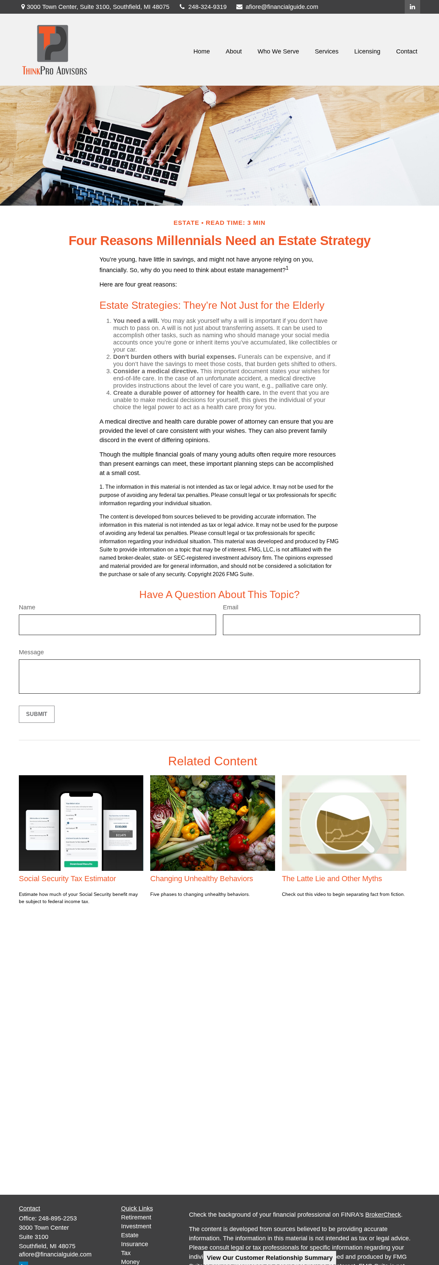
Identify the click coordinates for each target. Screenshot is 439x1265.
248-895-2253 (57, 1218)
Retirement (136, 1217)
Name (27, 607)
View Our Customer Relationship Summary (270, 1257)
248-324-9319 (207, 6)
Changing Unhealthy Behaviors (201, 878)
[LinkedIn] (412, 7)
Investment (136, 1226)
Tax (126, 1253)
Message (31, 652)
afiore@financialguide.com (282, 6)
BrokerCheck (383, 1214)
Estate (130, 1235)
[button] (202, 51)
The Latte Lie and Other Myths (332, 878)
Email (230, 607)
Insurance (134, 1244)
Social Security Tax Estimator (67, 878)
